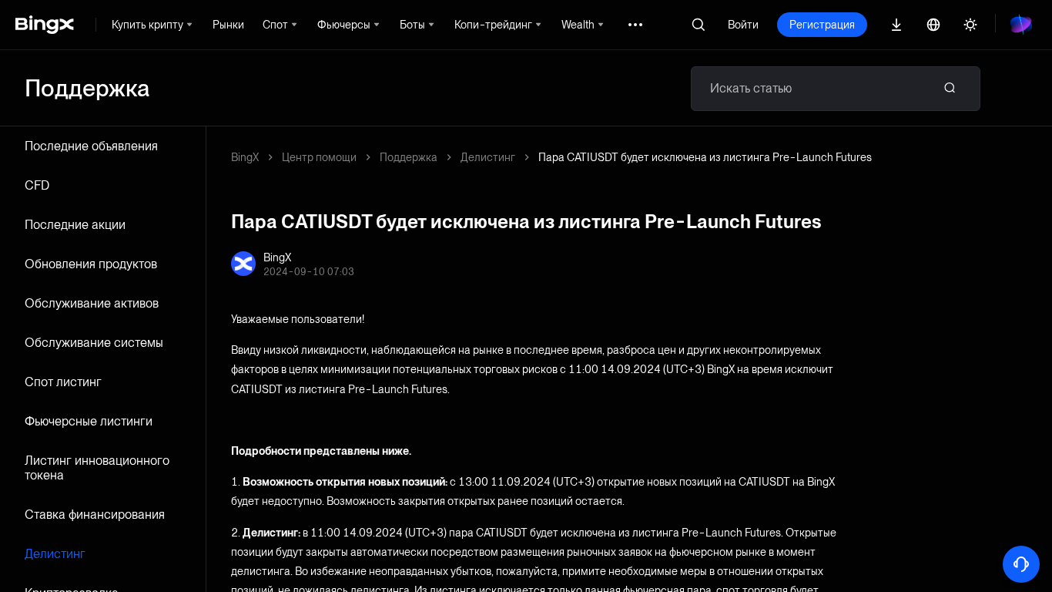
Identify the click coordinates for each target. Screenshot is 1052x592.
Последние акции (75, 224)
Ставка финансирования (95, 514)
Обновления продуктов (91, 264)
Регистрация (822, 24)
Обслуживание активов (92, 303)
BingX (245, 157)
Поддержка (408, 157)
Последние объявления (91, 146)
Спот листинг (63, 382)
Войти (743, 24)
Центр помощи (319, 157)
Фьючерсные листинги (88, 421)
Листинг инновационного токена (97, 468)
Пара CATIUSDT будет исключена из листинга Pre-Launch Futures (705, 157)
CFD (37, 185)
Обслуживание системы (94, 342)
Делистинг (55, 554)
